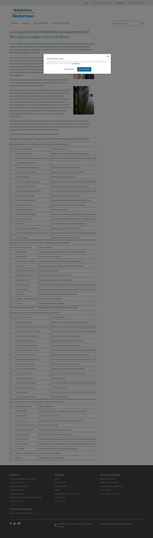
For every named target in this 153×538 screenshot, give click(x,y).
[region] (77, 64)
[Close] (108, 56)
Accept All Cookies (84, 69)
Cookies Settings (69, 69)
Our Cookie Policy (75, 63)
